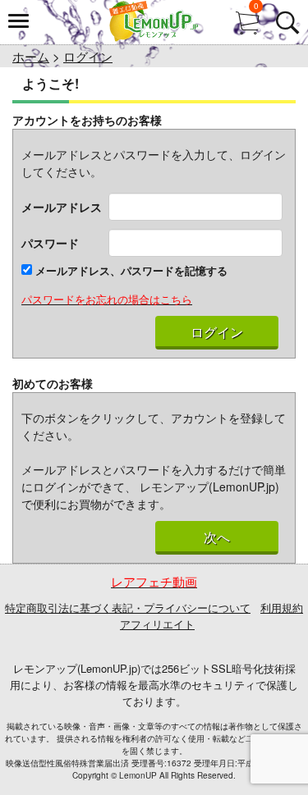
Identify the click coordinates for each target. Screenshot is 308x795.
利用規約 (281, 607)
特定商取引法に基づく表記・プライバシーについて (128, 607)
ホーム (30, 56)
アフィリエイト (157, 624)
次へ (217, 538)
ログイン (88, 56)
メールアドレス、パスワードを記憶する (130, 270)
